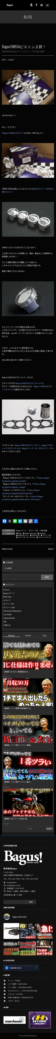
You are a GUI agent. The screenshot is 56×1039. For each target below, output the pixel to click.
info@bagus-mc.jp (13, 885)
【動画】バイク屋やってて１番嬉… (17, 745)
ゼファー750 (29, 51)
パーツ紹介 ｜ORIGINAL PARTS (19, 987)
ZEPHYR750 (36, 535)
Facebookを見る (15, 967)
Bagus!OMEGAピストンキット (27, 445)
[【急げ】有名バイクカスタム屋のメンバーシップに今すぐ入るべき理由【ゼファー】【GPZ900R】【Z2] (44, 931)
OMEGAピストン (23, 535)
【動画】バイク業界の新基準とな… (17, 708)
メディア (7, 600)
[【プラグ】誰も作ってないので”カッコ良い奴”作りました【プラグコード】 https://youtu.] (44, 947)
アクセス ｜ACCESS (14, 994)
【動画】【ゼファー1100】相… (15, 819)
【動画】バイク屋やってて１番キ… (17, 782)
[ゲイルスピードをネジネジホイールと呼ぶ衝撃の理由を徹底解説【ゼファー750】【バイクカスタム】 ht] (11, 947)
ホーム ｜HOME (13, 981)
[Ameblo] (31, 5)
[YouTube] (41, 5)
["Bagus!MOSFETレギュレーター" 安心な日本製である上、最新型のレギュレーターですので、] (11, 931)
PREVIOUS (7, 549)
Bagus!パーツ (18, 51)
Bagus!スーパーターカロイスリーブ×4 (37, 448)
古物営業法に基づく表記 (13, 895)
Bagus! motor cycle (31, 533)
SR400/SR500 (9, 618)
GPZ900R (7, 615)
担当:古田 (39, 51)
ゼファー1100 (9, 607)
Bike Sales (7, 597)
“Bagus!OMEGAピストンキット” (28, 383)
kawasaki (43, 533)
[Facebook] (36, 5)
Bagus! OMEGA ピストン (13, 133)
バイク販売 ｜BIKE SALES (16, 984)
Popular (28, 635)
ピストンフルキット (44, 537)
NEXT (51, 549)
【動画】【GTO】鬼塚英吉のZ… (16, 672)
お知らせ (7, 625)
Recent (11, 635)
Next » (49, 829)
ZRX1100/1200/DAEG (12, 611)
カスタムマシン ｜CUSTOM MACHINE (21, 991)
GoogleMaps (12, 882)
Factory (6, 590)
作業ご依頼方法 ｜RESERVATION (19, 998)
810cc (20, 533)
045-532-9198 (14, 879)
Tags (44, 635)
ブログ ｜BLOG (13, 1001)
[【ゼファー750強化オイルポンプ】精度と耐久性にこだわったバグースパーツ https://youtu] (28, 947)
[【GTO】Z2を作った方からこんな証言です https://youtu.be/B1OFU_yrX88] (28, 931)
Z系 (4, 622)
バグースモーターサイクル (26, 537)
